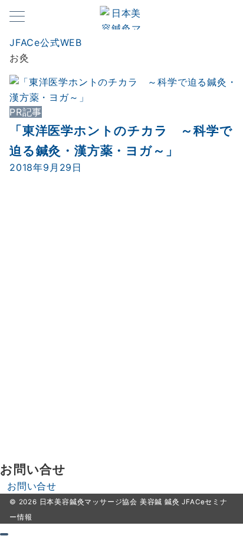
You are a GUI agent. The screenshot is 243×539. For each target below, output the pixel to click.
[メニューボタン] (17, 17)
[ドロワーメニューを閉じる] (4, 534)
